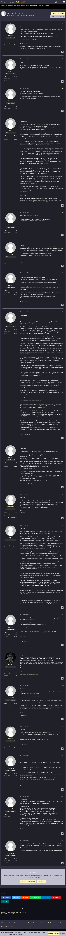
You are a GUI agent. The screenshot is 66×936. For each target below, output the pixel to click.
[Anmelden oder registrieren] (59, 2)
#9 (63, 445)
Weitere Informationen (53, 933)
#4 (63, 118)
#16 (62, 755)
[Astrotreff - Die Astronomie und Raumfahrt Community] (12, 2)
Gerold (10, 15)
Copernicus (12, 912)
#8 (63, 312)
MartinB (18, 912)
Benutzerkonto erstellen (28, 881)
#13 (62, 652)
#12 (62, 614)
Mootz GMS (4, 914)
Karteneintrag (7, 672)
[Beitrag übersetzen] (62, 52)
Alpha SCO (11, 914)
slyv (7, 912)
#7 (63, 272)
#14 (62, 685)
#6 (63, 242)
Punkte (5, 41)
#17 (62, 796)
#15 (62, 726)
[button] (64, 2)
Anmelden (41, 881)
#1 (63, 23)
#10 (62, 494)
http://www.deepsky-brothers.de (29, 674)
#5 (63, 212)
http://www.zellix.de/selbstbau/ (44, 604)
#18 (62, 840)
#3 (63, 88)
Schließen (62, 933)
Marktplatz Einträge (8, 673)
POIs (5, 263)
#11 (62, 525)
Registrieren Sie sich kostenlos (42, 875)
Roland (24, 912)
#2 (63, 59)
